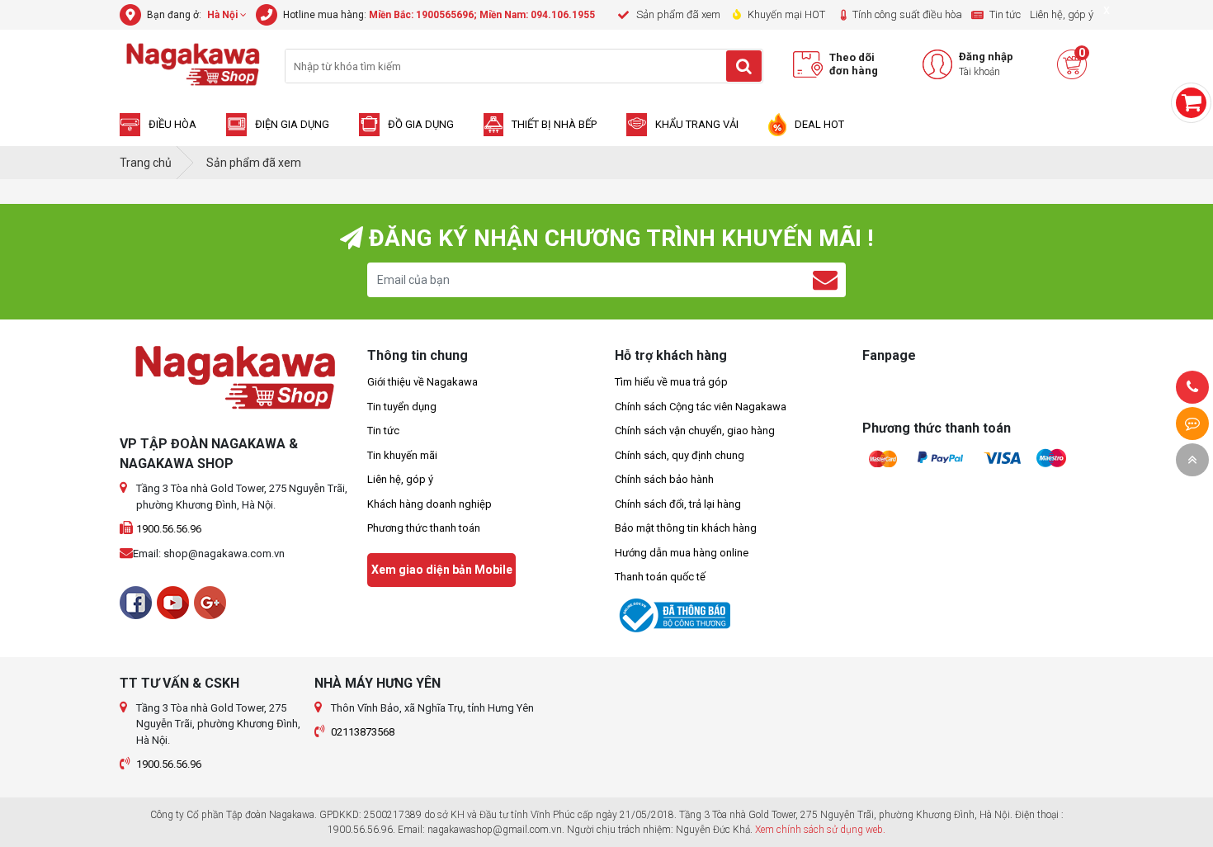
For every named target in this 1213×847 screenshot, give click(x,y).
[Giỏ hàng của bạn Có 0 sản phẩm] (1191, 103)
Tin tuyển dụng (402, 406)
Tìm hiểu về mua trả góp (671, 382)
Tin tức (383, 430)
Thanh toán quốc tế (660, 576)
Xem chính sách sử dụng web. (820, 829)
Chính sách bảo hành (664, 479)
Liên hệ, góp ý (400, 479)
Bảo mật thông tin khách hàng (686, 528)
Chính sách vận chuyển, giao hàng (695, 430)
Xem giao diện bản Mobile (441, 569)
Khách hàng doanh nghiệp (429, 504)
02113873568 (362, 732)
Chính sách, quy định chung (679, 455)
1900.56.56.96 (168, 529)
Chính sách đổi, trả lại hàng (678, 504)
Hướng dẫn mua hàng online (681, 553)
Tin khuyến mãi (402, 455)
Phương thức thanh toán (423, 528)
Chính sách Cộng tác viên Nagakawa (700, 406)
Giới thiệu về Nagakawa (422, 382)
